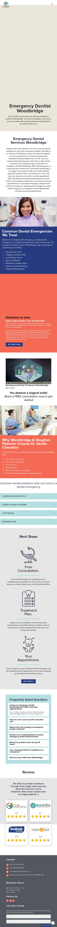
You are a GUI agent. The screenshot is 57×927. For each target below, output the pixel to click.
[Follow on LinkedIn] (13, 901)
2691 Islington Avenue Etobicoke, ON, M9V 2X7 (27, 875)
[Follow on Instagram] (10, 901)
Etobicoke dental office (20, 337)
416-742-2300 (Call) (17, 864)
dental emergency (36, 336)
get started (28, 681)
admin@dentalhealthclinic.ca (20, 871)
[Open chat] (53, 923)
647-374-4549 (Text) (17, 868)
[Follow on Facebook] (7, 901)
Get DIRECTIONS (14, 344)
